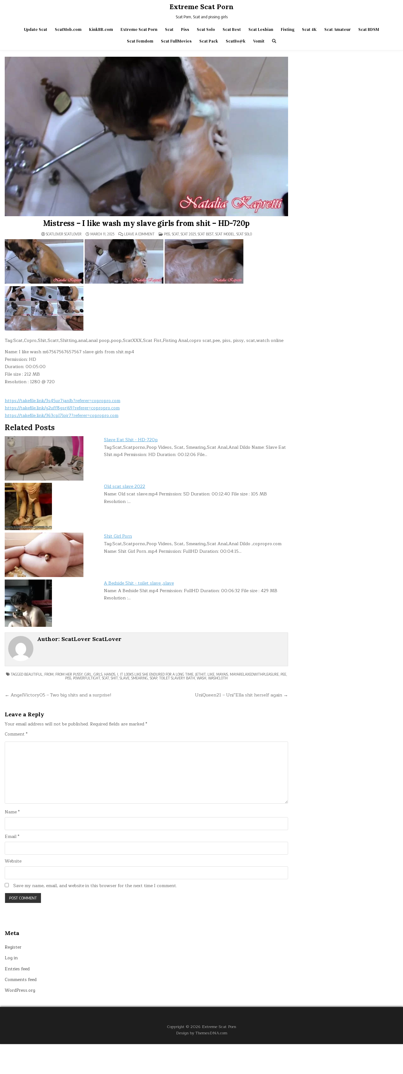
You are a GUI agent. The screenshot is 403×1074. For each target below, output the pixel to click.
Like (210, 674)
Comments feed (21, 979)
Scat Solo (206, 29)
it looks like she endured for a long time (156, 674)
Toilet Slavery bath (177, 678)
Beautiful (33, 674)
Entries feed (17, 969)
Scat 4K (309, 29)
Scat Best (232, 29)
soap (153, 678)
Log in (11, 957)
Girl (88, 674)
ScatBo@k (236, 41)
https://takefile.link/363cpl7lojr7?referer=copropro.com (61, 415)
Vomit (258, 41)
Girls (98, 674)
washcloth (218, 678)
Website (13, 861)
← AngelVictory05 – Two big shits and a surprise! (58, 695)
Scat (169, 29)
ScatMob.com (68, 29)
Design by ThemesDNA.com (201, 1033)
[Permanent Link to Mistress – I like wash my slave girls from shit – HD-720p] (146, 136)
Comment (16, 734)
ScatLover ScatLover (64, 234)
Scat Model (225, 234)
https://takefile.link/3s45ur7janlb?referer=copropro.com (62, 400)
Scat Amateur (337, 29)
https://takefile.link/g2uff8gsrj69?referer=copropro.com (62, 408)
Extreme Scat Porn (201, 6)
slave (124, 678)
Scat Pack (208, 41)
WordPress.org (20, 990)
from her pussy (68, 674)
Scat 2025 (188, 234)
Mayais (222, 674)
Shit (114, 678)
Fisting (287, 29)
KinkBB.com (101, 29)
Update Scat (35, 29)
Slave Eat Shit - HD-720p (131, 439)
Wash (201, 678)
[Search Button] (274, 41)
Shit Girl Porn (118, 536)
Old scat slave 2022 (124, 486)
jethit (200, 674)
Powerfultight (86, 678)
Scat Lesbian (260, 29)
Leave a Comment (139, 234)
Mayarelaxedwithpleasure (254, 674)
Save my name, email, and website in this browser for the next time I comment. (95, 885)
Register (13, 947)
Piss (185, 29)
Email (12, 836)
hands (109, 674)
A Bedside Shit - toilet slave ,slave (139, 583)
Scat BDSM (368, 29)
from (49, 674)
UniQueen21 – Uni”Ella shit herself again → (241, 695)
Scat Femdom (140, 41)
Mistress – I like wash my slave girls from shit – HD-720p (146, 223)
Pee (283, 674)
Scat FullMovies (176, 41)
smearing (139, 678)
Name (12, 812)
